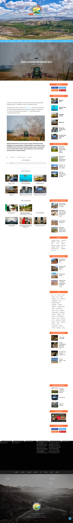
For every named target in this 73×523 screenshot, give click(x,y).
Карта (7, 41)
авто (7, 157)
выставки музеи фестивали (55, 302)
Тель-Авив (13, 41)
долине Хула (28, 107)
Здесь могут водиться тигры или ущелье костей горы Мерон (62, 174)
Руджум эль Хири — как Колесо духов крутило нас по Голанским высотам (62, 283)
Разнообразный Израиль (62, 274)
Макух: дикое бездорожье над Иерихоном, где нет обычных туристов (62, 229)
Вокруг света (48, 41)
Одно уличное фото (11, 212)
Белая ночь (50, 483)
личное (53, 310)
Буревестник (11, 194)
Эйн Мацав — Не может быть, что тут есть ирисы (62, 166)
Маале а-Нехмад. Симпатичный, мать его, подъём (62, 205)
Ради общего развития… (40, 183)
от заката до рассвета (60, 316)
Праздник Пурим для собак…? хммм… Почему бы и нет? (26, 226)
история (53, 308)
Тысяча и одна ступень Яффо (62, 337)
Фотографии (53, 298)
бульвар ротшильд (54, 300)
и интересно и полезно (21, 157)
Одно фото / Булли (11, 183)
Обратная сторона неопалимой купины (62, 267)
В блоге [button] (12, 163)
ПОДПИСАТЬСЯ (37, 448)
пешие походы (63, 318)
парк (57, 318)
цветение (53, 327)
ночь (63, 314)
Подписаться (54, 250)
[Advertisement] (36, 31)
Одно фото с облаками (61, 404)
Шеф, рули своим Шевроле (25, 183)
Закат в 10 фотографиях (40, 212)
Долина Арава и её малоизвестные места (62, 260)
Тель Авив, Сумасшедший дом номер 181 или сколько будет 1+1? (62, 345)
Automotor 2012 (62, 397)
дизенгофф (60, 304)
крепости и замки (59, 308)
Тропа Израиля (42, 41)
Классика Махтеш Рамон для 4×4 (62, 221)
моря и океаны (62, 312)
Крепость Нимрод (12, 225)
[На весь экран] (64, 420)
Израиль (36, 58)
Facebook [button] (7, 163)
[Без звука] (63, 420)
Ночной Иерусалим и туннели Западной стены (62, 353)
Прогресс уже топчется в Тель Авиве (26, 194)
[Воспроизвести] (52, 420)
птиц (28, 111)
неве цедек (58, 314)
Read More (14, 486)
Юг (35, 41)
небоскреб (53, 314)
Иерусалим (19, 41)
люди (57, 310)
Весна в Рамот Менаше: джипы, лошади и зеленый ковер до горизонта (62, 149)
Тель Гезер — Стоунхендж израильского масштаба (61, 390)
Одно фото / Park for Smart (40, 225)
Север (26, 41)
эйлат (63, 327)
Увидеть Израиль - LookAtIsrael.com (40, 513)
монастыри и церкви (55, 312)
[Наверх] (70, 518)
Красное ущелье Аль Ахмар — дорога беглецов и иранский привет (62, 158)
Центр (31, 41)
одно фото (30, 157)
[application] (58, 418)
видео (60, 300)
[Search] (70, 41)
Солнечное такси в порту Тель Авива (40, 194)
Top (36, 520)
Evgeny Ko (34, 64)
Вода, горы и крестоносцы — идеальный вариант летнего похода (26, 213)
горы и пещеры (54, 304)
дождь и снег (54, 306)
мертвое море (62, 310)
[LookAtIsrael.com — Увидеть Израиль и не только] (36, 10)
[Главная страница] (2, 41)
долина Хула (12, 157)
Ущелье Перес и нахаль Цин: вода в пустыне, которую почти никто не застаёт (62, 213)
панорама (53, 318)
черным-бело (58, 327)
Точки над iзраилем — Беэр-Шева (62, 360)
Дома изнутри (51, 482)
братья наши (63, 298)
